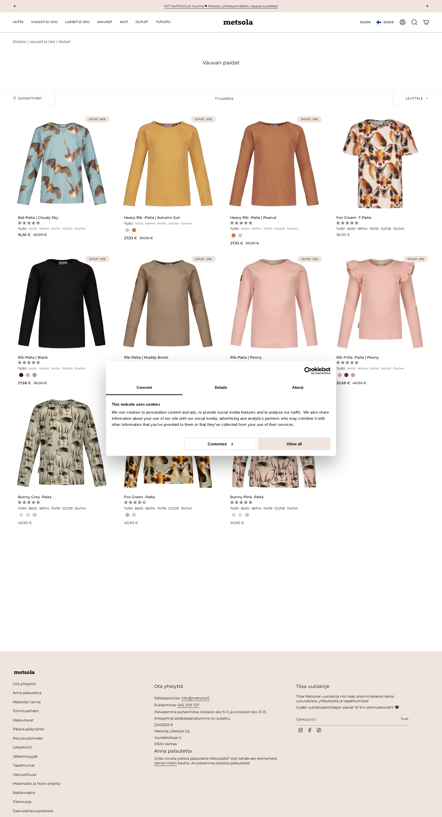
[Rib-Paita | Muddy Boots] (168, 304)
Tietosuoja (22, 801)
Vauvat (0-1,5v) (42, 42)
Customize (217, 443)
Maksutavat (23, 720)
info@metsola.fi (195, 698)
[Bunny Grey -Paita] (62, 443)
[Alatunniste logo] (24, 672)
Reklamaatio (24, 792)
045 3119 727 (188, 705)
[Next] (427, 6)
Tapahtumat (24, 765)
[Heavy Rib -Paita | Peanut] (274, 164)
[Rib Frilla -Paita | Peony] (380, 304)
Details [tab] (221, 387)
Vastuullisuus (24, 774)
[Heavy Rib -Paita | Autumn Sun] (168, 164)
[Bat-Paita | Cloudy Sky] (62, 164)
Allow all (294, 443)
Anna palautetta (27, 692)
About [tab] (297, 387)
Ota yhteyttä (24, 684)
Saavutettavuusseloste (33, 811)
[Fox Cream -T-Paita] (380, 164)
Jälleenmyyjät (25, 756)
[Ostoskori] (426, 22)
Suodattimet (30, 98)
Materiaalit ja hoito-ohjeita (36, 783)
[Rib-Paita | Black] (62, 304)
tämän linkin (165, 763)
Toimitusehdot (26, 711)
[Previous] (15, 6)
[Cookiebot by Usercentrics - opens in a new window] (308, 371)
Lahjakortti (22, 747)
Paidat (65, 42)
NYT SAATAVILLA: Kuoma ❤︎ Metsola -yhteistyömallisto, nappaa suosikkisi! (221, 6)
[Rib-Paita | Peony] (274, 304)
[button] (44, 22)
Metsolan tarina (27, 702)
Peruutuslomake (27, 738)
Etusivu (20, 42)
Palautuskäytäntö (28, 729)
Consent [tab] (144, 387)
